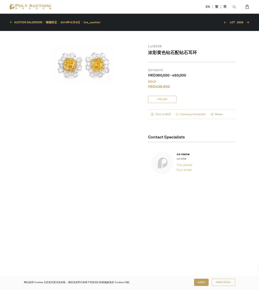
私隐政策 (107, 282)
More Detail (223, 282)
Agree (201, 282)
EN (208, 7)
